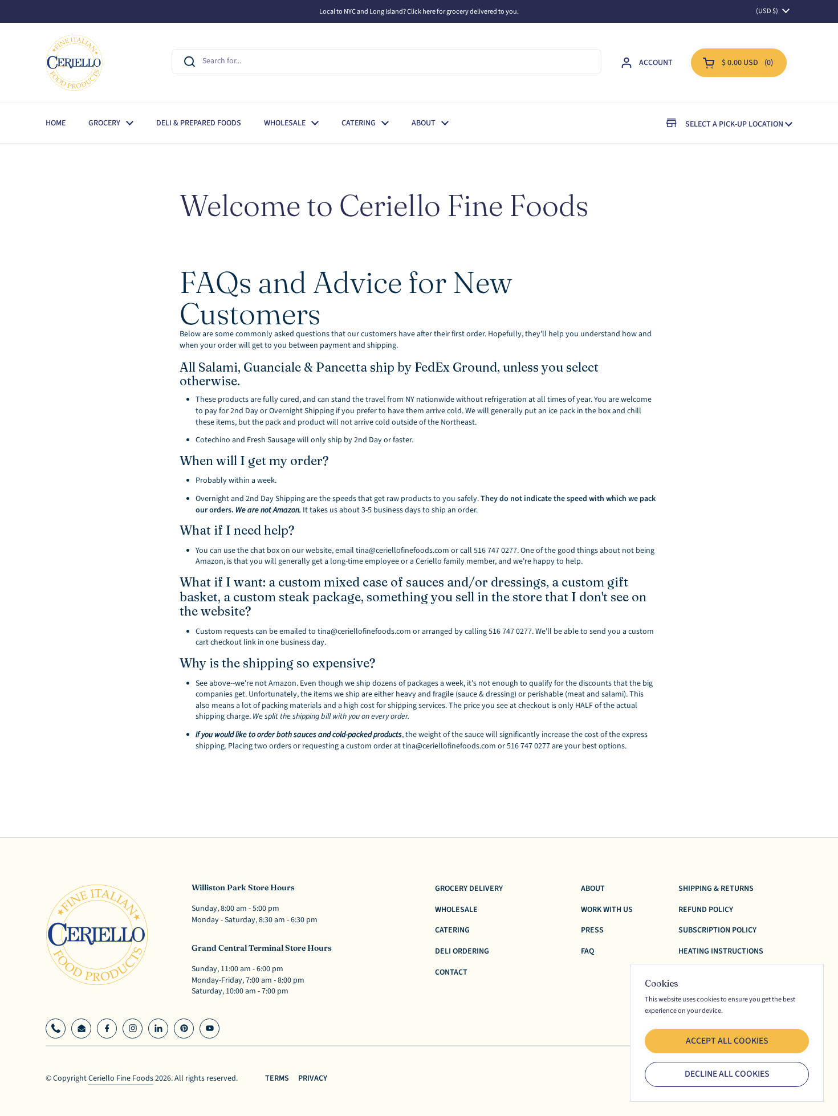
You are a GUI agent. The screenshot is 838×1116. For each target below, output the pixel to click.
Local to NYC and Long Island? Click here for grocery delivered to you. (419, 11)
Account (656, 62)
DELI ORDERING (462, 951)
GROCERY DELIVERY (469, 888)
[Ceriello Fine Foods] (74, 62)
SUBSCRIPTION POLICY (717, 930)
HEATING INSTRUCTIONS (720, 951)
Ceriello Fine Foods (120, 1078)
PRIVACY (312, 1078)
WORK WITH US (607, 909)
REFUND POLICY (705, 909)
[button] (739, 62)
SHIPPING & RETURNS (716, 888)
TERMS (277, 1078)
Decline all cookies (727, 1074)
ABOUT (593, 888)
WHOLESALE (456, 909)
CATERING (452, 930)
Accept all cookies (727, 1040)
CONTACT (451, 972)
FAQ (587, 951)
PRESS (592, 930)
